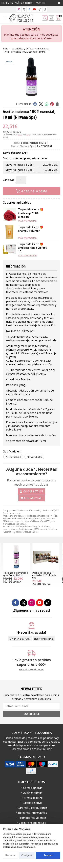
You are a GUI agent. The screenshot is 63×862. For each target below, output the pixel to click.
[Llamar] (45, 9)
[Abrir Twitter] (24, 9)
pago (28, 135)
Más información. (26, 847)
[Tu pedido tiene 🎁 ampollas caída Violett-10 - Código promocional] (9, 249)
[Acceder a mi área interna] (51, 18)
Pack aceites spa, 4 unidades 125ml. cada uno (44, 575)
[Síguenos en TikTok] (40, 9)
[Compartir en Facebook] (35, 104)
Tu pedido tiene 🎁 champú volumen (30, 229)
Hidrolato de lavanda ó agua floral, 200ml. (15, 574)
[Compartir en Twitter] (41, 104)
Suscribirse (31, 714)
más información (27, 220)
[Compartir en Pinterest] (52, 104)
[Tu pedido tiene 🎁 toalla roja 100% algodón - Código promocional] (9, 215)
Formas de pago (32, 798)
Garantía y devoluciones (32, 808)
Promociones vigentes (32, 818)
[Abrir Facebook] (29, 9)
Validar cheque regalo (32, 823)
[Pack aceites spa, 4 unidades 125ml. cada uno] (46, 556)
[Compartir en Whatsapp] (46, 104)
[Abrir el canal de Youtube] (34, 9)
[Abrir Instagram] (19, 9)
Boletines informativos (32, 813)
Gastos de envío (33, 803)
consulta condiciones (31, 669)
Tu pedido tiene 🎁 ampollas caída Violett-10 (33, 247)
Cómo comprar (32, 788)
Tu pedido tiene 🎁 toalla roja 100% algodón (30, 213)
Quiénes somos (32, 793)
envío (20, 135)
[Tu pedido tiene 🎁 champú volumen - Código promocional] (9, 232)
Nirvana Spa (39, 521)
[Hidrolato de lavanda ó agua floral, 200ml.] (16, 556)
